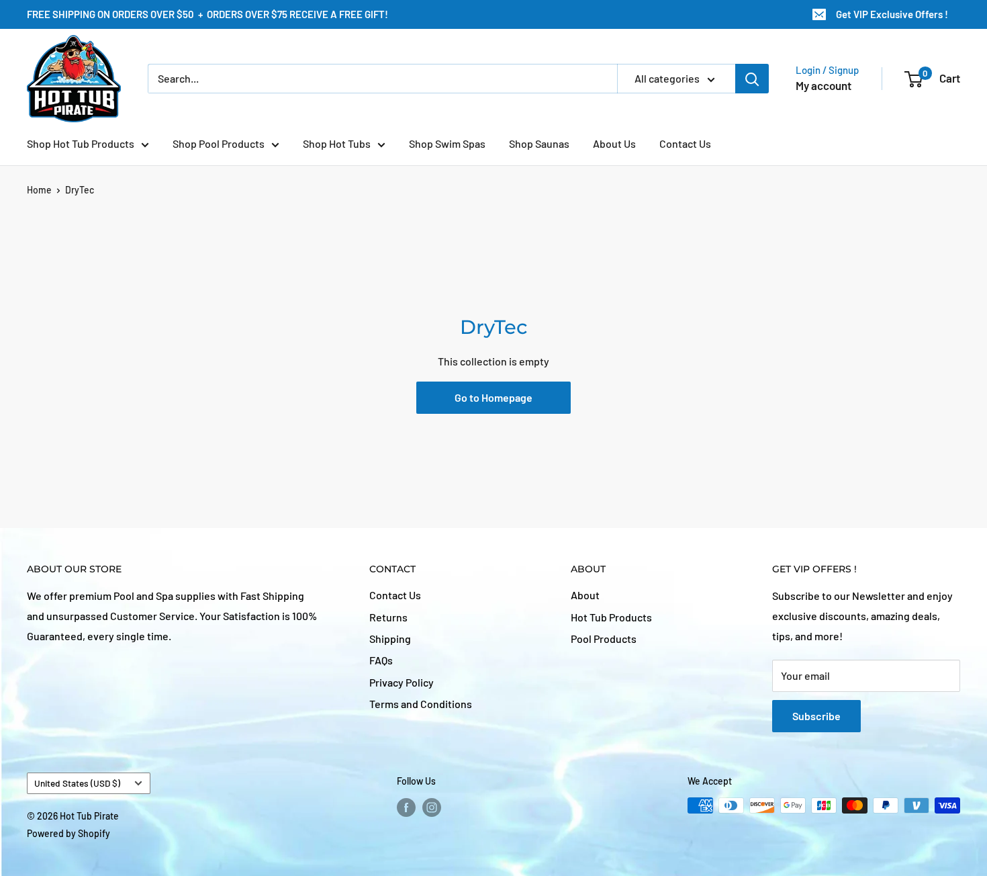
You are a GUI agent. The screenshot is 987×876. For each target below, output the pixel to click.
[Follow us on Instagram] (431, 806)
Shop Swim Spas (447, 143)
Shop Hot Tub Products (80, 143)
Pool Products (604, 638)
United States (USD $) (77, 783)
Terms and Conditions (420, 703)
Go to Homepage (493, 397)
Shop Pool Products (219, 143)
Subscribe (816, 715)
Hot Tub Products (611, 617)
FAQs (381, 660)
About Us (614, 143)
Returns (388, 617)
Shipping (390, 638)
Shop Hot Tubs (337, 143)
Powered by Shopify (68, 833)
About (585, 594)
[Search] (752, 78)
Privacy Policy (401, 682)
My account (823, 85)
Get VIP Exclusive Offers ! (891, 14)
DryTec (79, 189)
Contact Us (685, 143)
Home (39, 189)
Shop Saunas (539, 143)
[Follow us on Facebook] (406, 806)
